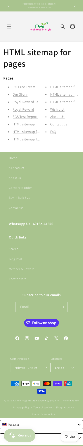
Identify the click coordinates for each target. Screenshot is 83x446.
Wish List (57, 109)
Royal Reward (23, 109)
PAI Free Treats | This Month (34, 87)
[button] (9, 26)
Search (13, 249)
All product (16, 168)
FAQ (53, 131)
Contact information (43, 414)
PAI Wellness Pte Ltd (24, 400)
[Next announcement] (75, 6)
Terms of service (42, 407)
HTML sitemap (24, 124)
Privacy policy (21, 407)
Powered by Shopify (47, 400)
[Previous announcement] (8, 6)
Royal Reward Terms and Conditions (41, 102)
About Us (57, 116)
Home (13, 158)
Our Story (20, 94)
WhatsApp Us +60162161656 (31, 223)
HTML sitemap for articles (33, 139)
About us (15, 178)
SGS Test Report (25, 116)
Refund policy (71, 400)
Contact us (58, 124)
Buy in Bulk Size (20, 198)
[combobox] (41, 424)
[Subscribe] (62, 307)
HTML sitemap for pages (31, 131)
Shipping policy (65, 407)
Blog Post (15, 259)
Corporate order (20, 188)
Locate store (17, 279)
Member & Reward (22, 269)
